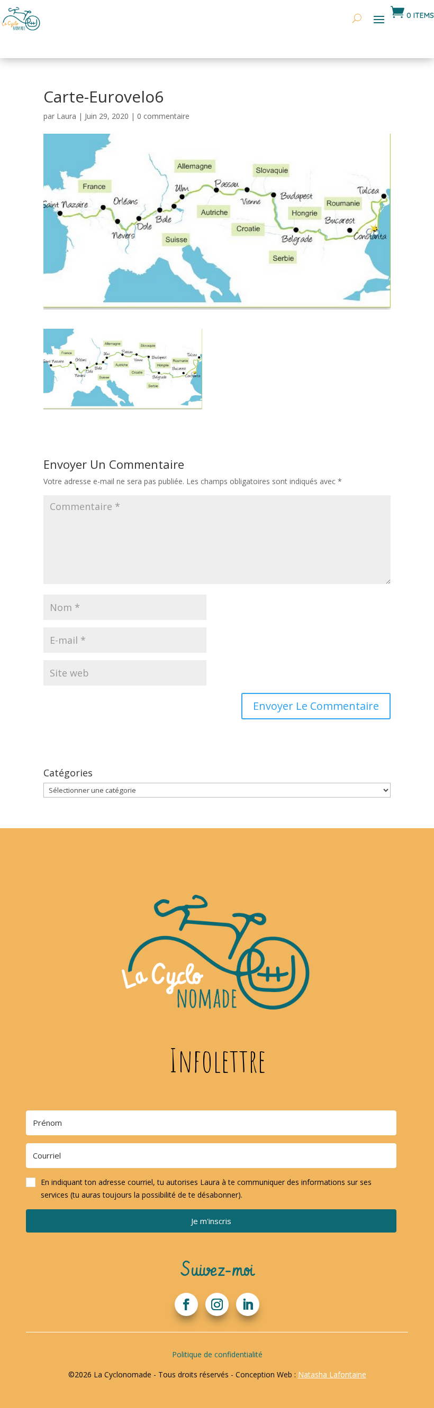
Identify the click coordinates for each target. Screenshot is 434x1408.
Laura (66, 116)
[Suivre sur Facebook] (186, 1304)
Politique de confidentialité (217, 1354)
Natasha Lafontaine (332, 1374)
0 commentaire (163, 116)
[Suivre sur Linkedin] (247, 1304)
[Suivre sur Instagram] (217, 1304)
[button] (211, 1188)
